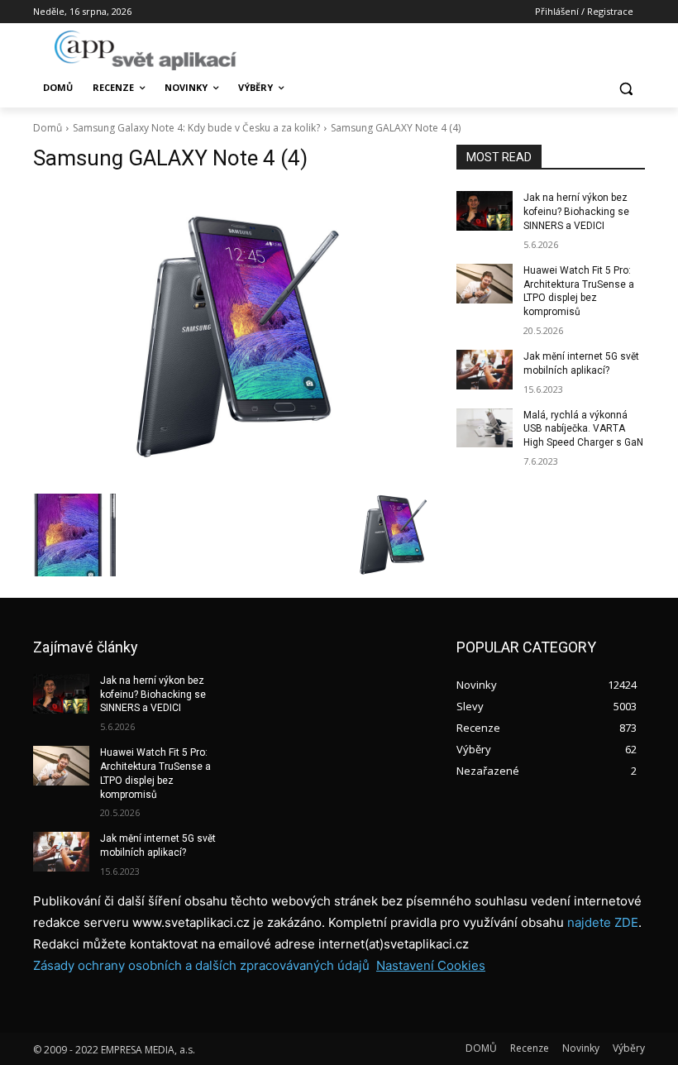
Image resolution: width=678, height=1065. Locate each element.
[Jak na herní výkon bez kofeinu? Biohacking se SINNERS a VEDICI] (484, 211)
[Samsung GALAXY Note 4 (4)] (233, 336)
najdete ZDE (602, 922)
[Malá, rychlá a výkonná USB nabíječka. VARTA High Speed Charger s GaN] (484, 428)
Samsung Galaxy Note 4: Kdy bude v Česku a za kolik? (196, 128)
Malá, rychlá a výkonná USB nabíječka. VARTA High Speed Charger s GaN (583, 429)
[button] (625, 88)
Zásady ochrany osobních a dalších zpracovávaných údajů (201, 965)
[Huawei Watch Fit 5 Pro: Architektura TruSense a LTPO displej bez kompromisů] (484, 283)
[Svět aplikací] (145, 50)
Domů (47, 128)
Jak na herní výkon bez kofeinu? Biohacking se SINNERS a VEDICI (576, 212)
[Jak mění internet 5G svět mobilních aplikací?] (484, 369)
